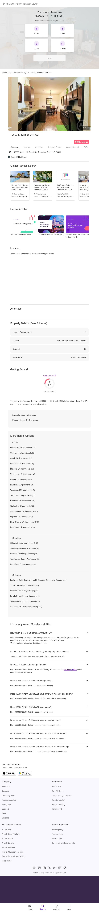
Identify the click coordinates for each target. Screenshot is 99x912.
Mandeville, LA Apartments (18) (23, 447)
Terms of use (57, 834)
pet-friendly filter (70, 669)
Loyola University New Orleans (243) (25, 596)
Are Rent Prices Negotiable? (21, 234)
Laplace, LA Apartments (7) (21, 516)
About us (6, 786)
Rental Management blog (12, 851)
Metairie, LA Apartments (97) (22, 468)
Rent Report (57, 809)
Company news (8, 795)
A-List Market (7, 838)
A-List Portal (7, 829)
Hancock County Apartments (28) (24, 553)
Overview (14, 147)
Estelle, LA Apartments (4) (21, 479)
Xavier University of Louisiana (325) (24, 585)
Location (26, 147)
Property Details (54, 147)
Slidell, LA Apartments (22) (21, 458)
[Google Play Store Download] (25, 773)
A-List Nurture (8, 843)
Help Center (7, 860)
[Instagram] (59, 867)
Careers (5, 791)
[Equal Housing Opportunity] (34, 867)
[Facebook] (44, 867)
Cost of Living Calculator (62, 795)
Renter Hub (56, 786)
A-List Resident (8, 847)
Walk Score (48, 375)
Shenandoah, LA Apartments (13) (24, 511)
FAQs (86, 147)
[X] (49, 867)
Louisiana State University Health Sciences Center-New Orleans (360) (38, 580)
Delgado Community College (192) (24, 590)
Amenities (39, 147)
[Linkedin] (39, 867)
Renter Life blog (58, 804)
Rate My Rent (57, 791)
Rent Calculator (58, 800)
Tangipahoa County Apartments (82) (25, 559)
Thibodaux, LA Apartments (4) (22, 474)
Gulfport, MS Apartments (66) (22, 506)
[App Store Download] (9, 773)
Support (5, 809)
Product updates (9, 800)
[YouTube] (54, 867)
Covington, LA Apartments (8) (22, 453)
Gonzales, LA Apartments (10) (22, 500)
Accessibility (57, 838)
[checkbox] (36, 30)
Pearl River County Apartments (23, 564)
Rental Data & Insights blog (13, 856)
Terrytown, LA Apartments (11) (22, 495)
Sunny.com (6, 804)
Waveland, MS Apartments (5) (22, 490)
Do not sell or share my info (63, 843)
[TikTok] (65, 867)
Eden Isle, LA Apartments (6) (22, 463)
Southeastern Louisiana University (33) (26, 606)
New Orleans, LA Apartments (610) (24, 522)
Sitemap (5, 817)
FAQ (4, 813)
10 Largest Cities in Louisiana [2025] (51, 234)
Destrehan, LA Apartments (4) (22, 527)
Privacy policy (57, 829)
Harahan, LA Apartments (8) (21, 484)
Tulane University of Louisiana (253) (25, 601)
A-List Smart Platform (11, 834)
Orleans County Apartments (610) (24, 543)
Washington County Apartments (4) (24, 548)
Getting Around (72, 147)
